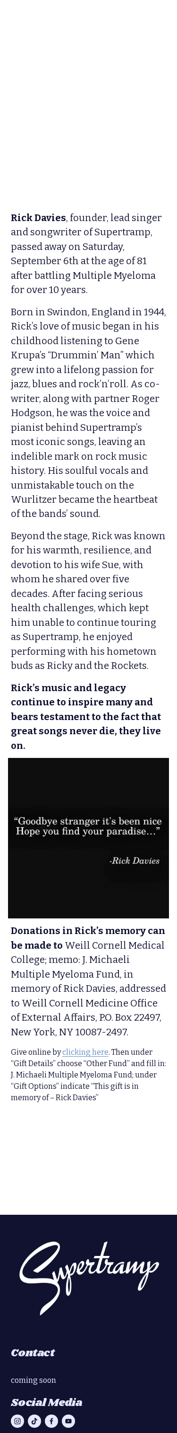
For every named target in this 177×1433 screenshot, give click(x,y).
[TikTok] (34, 1421)
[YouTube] (68, 1421)
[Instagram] (17, 1421)
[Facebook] (51, 1421)
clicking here (85, 1052)
